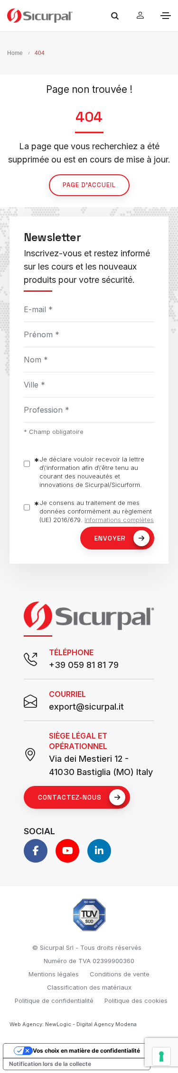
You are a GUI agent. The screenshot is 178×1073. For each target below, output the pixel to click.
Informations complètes (119, 519)
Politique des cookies (136, 1000)
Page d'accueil (89, 185)
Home (15, 53)
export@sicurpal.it (86, 707)
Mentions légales (53, 974)
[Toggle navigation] (165, 15)
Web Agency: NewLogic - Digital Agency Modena (73, 1024)
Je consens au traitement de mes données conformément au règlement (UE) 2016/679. (96, 511)
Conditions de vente (120, 974)
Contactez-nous (70, 797)
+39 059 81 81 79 (84, 665)
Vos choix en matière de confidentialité (86, 1050)
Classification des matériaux (89, 987)
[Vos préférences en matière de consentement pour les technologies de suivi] (161, 1056)
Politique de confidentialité (54, 1000)
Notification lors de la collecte (50, 1063)
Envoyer (110, 538)
